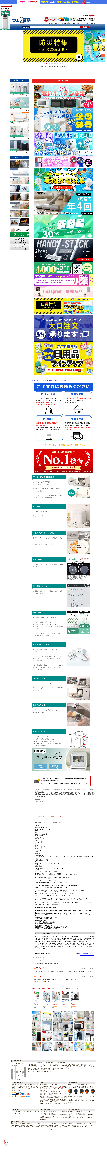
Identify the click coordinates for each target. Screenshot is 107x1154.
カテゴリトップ (35, 380)
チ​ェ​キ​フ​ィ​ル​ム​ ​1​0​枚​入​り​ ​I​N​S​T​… (37, 1002)
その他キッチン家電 (58, 380)
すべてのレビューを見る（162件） (86, 953)
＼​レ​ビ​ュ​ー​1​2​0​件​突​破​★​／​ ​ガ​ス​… (65, 1002)
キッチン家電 (50, 380)
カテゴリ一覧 (43, 380)
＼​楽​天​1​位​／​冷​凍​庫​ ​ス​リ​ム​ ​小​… (56, 1002)
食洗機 (65, 380)
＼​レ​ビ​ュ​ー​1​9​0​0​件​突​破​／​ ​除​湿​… (46, 1002)
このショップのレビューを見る (87, 955)
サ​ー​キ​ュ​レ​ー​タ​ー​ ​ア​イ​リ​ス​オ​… (74, 1002)
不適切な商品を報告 (56, 822)
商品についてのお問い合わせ (43, 822)
